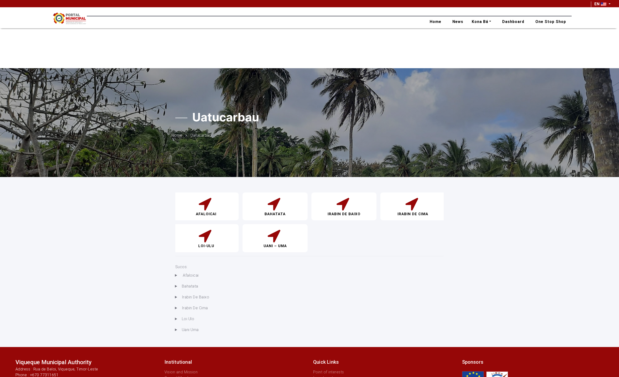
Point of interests (328, 372)
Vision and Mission (181, 372)
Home (177, 135)
